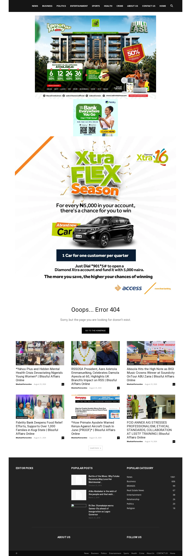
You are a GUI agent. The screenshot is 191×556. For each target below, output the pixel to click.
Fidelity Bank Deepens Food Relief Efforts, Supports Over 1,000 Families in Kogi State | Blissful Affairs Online (39, 428)
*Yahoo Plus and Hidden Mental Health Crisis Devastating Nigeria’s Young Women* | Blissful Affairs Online (39, 374)
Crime (120, 5)
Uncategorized (22, 417)
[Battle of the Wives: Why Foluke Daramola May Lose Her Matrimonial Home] (78, 480)
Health (108, 5)
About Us (132, 5)
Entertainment (79, 5)
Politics (61, 5)
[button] (171, 6)
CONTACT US (148, 5)
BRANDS (131, 364)
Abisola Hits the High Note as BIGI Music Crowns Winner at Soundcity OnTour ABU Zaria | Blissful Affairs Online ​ (151, 374)
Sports (96, 5)
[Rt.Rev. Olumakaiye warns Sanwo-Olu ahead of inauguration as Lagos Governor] (78, 509)
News (35, 5)
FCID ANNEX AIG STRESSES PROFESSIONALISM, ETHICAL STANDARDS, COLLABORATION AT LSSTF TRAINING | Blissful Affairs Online (149, 430)
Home (163, 5)
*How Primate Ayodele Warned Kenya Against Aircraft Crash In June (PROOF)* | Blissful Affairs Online (93, 428)
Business (47, 5)
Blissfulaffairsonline (24, 384)
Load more (94, 448)
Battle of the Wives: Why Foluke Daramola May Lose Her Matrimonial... (104, 479)
